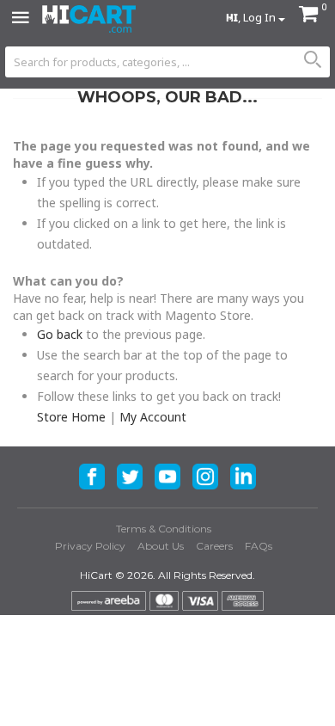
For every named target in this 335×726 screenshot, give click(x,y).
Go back (59, 334)
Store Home (71, 417)
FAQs (258, 545)
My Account (152, 417)
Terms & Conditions (163, 528)
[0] (308, 16)
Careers (214, 545)
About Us (160, 545)
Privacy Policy (90, 545)
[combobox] (167, 61)
